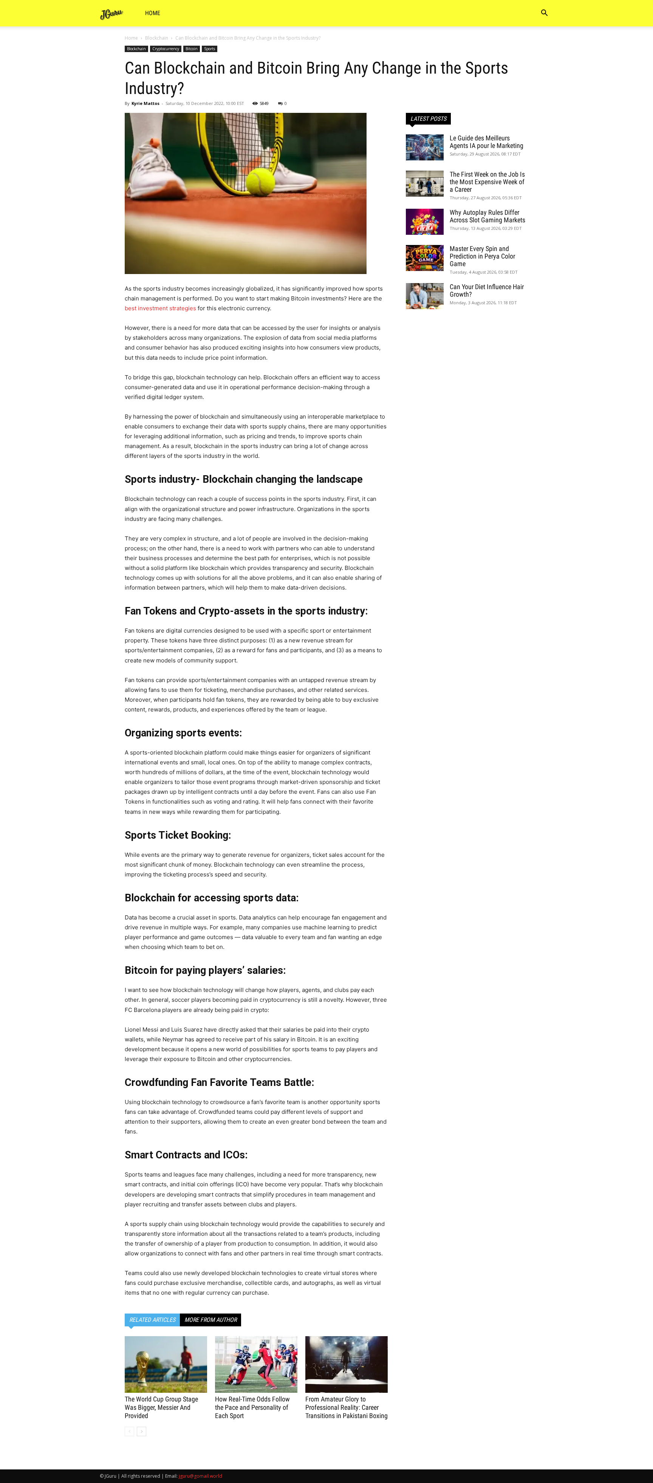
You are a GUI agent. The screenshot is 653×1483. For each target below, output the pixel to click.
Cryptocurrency (165, 48)
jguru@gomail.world (200, 1476)
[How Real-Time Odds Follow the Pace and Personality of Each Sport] (256, 1364)
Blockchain (156, 38)
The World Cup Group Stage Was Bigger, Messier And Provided (161, 1407)
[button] (544, 13)
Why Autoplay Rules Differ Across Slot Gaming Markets (487, 216)
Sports (209, 48)
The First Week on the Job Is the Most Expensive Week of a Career (487, 181)
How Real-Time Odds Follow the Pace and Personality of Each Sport (252, 1407)
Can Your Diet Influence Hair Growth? (487, 290)
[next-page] (141, 1431)
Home (152, 13)
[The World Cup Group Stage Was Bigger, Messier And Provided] (166, 1364)
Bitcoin (192, 48)
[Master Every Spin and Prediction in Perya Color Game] (425, 258)
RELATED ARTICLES (152, 1319)
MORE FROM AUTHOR (210, 1319)
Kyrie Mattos (145, 103)
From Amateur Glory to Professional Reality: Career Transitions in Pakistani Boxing (346, 1407)
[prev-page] (129, 1431)
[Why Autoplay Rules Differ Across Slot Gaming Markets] (425, 222)
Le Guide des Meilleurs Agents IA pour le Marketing (486, 141)
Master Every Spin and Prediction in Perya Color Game (482, 256)
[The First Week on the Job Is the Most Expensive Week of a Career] (425, 184)
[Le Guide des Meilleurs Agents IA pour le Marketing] (425, 147)
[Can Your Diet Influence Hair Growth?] (425, 296)
